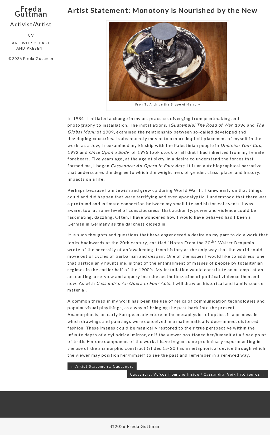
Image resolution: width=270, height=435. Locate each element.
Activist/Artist (31, 24)
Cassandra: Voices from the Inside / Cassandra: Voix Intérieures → (198, 374)
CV (31, 35)
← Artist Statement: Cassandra (102, 366)
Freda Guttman (31, 11)
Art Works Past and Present (31, 45)
